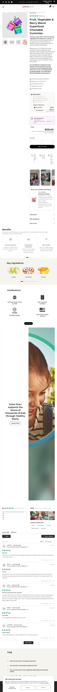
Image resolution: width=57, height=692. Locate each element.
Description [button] (33, 214)
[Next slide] (53, 178)
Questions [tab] (13, 533)
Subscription (36, 94)
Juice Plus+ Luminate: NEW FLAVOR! (28, 2)
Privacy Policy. (45, 683)
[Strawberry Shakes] (34, 199)
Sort (42, 541)
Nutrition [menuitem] (43, 528)
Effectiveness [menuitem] (35, 528)
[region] (14, 25)
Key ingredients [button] (34, 219)
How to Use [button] (33, 223)
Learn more (28, 323)
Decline (43, 687)
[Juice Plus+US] (28, 6)
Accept (28, 687)
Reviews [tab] (5, 533)
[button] (3, 7)
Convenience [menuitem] (40, 525)
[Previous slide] (31, 178)
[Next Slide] (53, 515)
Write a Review (49, 537)
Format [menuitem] (49, 525)
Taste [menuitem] (33, 525)
